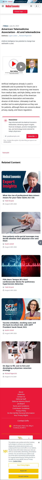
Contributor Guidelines (21, 408)
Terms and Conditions (21, 406)
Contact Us (21, 397)
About (21, 392)
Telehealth (5, 153)
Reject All (23, 471)
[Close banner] (39, 2)
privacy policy (7, 142)
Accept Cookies (23, 476)
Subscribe (31, 136)
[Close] (39, 442)
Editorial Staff (21, 399)
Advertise (21, 394)
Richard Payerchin (11, 373)
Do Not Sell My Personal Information (21, 413)
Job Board (21, 404)
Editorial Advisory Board (21, 401)
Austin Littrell (9, 244)
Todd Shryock (9, 201)
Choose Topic (19, 11)
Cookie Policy (17, 461)
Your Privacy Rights (21, 415)
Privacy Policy (21, 411)
